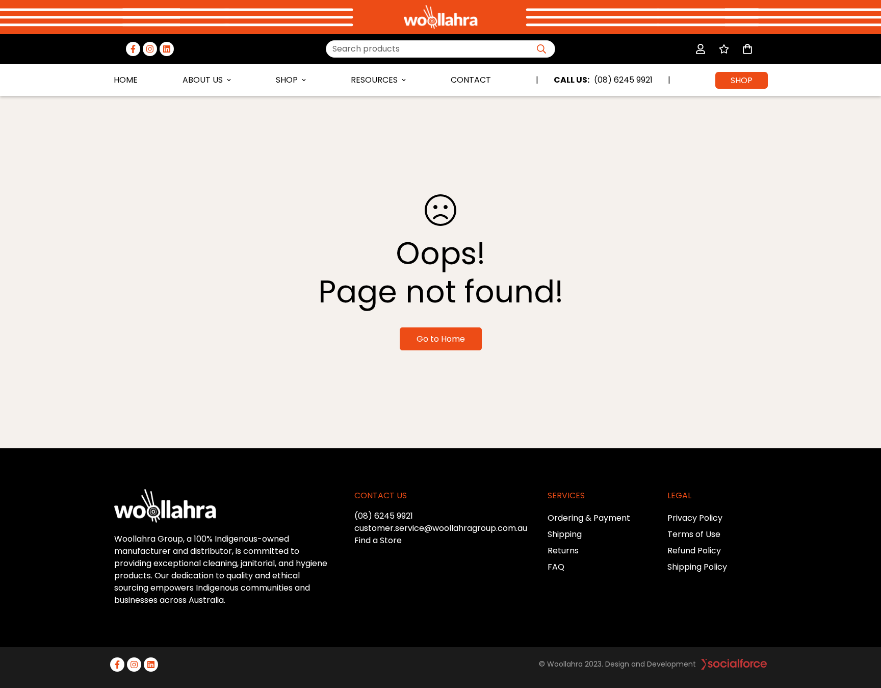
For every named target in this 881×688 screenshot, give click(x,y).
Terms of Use (693, 534)
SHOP (287, 80)
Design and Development (650, 664)
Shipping (565, 534)
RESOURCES (374, 80)
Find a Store (378, 540)
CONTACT (471, 80)
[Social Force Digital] (734, 664)
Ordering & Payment (589, 518)
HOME (126, 80)
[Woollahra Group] (441, 17)
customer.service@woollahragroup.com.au (440, 528)
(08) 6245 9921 (383, 516)
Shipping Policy (697, 567)
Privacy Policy (694, 518)
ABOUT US (203, 80)
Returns (563, 550)
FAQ (556, 567)
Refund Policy (694, 550)
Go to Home (441, 339)
